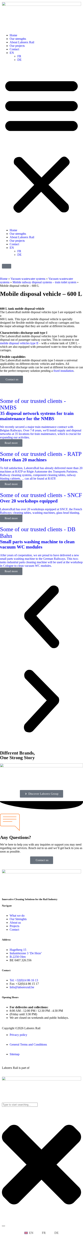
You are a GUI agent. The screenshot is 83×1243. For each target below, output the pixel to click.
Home (13, 35)
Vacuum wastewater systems (28, 278)
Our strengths (18, 38)
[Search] (3, 1225)
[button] (41, 145)
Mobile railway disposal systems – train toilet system (44, 282)
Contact (14, 49)
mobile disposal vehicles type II (19, 343)
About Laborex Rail (22, 42)
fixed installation (63, 370)
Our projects (17, 45)
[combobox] (20, 1105)
